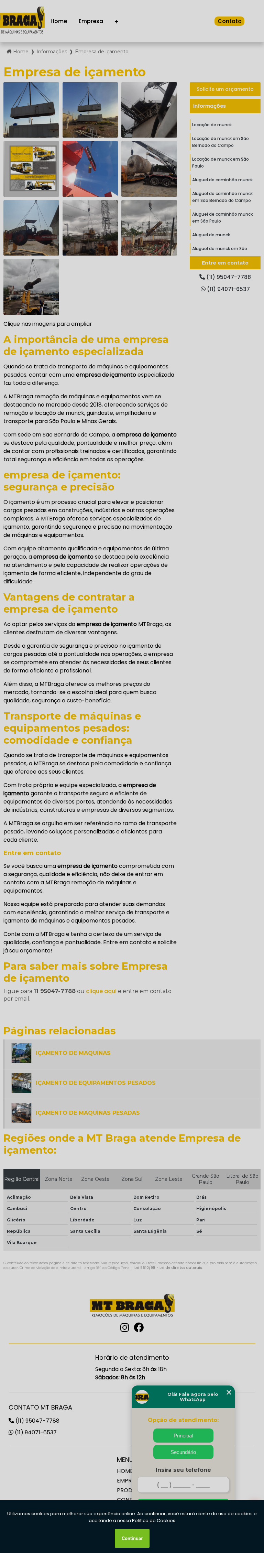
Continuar (132, 1538)
